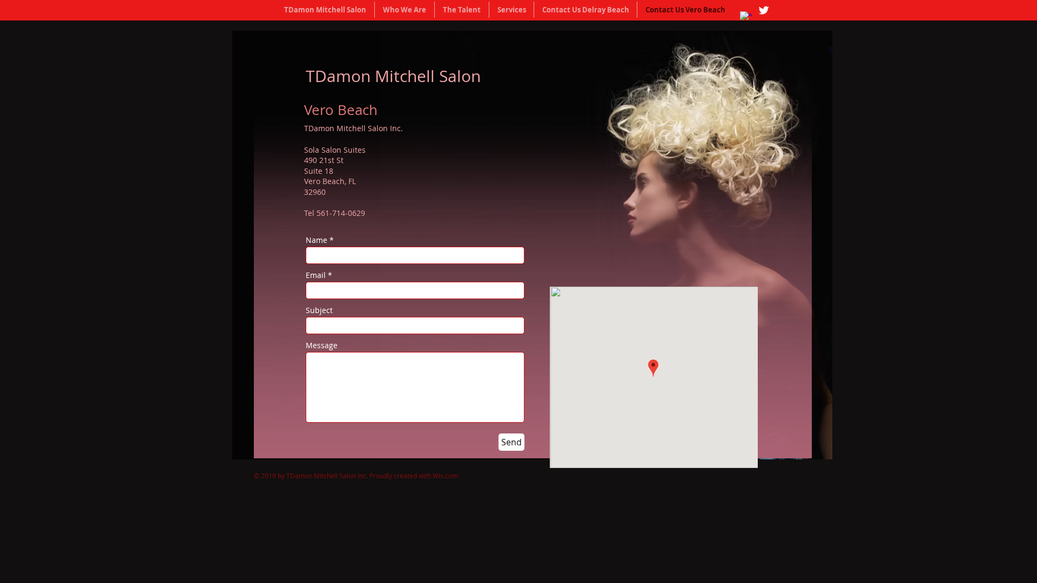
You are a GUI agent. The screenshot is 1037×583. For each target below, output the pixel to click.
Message (322, 345)
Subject (319, 310)
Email (316, 275)
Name (316, 240)
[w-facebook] (746, 17)
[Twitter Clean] (764, 10)
